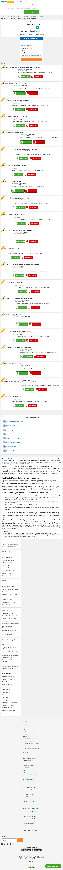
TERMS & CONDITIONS (28, 734)
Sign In (26, 1)
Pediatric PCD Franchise (28, 799)
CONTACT (25, 727)
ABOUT (24, 724)
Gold (32, 31)
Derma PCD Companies (28, 796)
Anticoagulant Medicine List (9, 710)
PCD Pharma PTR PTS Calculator (31, 743)
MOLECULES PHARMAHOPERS (29, 774)
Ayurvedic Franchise (7, 555)
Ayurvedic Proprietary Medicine (10, 544)
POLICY (24, 731)
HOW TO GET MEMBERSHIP (29, 758)
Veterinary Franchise (7, 562)
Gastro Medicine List (7, 682)
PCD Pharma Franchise (7, 613)
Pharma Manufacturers (28, 828)
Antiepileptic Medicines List (8, 700)
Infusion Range (6, 692)
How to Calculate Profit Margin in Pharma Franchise (10, 652)
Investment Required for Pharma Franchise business (10, 656)
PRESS (24, 772)
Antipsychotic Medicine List (8, 679)
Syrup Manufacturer (7, 599)
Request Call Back (54, 866)
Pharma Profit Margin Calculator (31, 745)
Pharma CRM (10, 1)
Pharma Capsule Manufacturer (9, 604)
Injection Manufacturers (28, 825)
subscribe (20, 840)
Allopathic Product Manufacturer (10, 589)
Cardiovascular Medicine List (9, 705)
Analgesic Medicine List (7, 684)
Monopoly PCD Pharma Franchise (10, 621)
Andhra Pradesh (40, 34)
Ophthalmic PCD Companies (29, 787)
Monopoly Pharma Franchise (29, 789)
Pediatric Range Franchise (8, 575)
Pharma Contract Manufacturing (10, 618)
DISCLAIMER (25, 736)
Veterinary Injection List (8, 676)
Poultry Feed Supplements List (9, 702)
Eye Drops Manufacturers (8, 634)
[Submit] (9, 8)
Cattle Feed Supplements (8, 713)
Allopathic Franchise (7, 557)
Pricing (3, 1)
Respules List (5, 695)
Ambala (30, 34)
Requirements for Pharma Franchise (8, 660)
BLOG (24, 756)
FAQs (24, 770)
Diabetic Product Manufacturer (9, 597)
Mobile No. (23, 50)
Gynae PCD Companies (28, 792)
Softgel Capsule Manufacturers (29, 816)
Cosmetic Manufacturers (28, 823)
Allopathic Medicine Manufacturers (30, 818)
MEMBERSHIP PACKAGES (28, 741)
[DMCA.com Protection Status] (31, 867)
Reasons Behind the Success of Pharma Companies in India (10, 667)
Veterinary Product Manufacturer (10, 594)
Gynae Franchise (6, 568)
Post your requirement (31, 12)
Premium (38, 31)
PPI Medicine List (6, 689)
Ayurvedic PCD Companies (29, 801)
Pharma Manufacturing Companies (10, 623)
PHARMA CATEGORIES (27, 760)
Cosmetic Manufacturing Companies (8, 627)
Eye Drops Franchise (27, 782)
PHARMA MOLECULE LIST (28, 763)
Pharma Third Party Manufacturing (10, 584)
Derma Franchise (6, 565)
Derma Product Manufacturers (30, 821)
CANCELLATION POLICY (28, 738)
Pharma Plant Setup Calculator (31, 748)
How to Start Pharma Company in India (10, 643)
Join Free (19, 1)
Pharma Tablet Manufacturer (9, 602)
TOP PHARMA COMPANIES (28, 765)
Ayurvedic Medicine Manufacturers (30, 814)
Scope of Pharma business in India (10, 664)
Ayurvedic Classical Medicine (9, 546)
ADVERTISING (26, 767)
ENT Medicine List (6, 687)
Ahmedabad (22, 34)
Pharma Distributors (27, 803)
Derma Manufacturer (7, 591)
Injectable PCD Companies (29, 785)
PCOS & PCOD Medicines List (9, 708)
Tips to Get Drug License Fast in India (9, 648)
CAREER (24, 729)
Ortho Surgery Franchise (8, 573)
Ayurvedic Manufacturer (8, 586)
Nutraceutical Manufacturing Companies (9, 631)
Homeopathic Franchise (8, 560)
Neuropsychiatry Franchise (8, 570)
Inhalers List (5, 697)
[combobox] (30, 8)
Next (31, 59)
